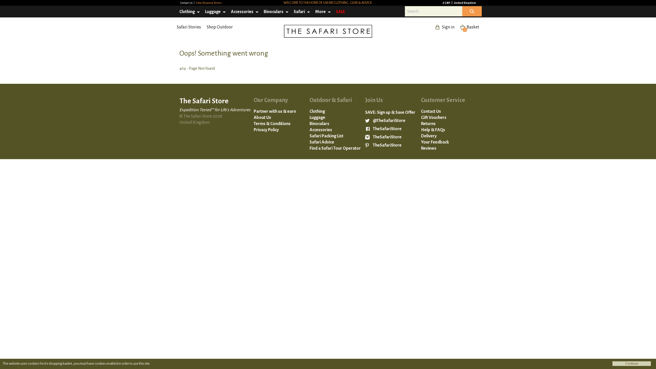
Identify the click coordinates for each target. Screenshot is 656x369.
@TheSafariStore (389, 120)
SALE (340, 11)
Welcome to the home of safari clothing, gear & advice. (328, 3)
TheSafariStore (387, 129)
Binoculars (273, 11)
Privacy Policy (266, 130)
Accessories (242, 11)
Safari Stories (189, 27)
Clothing (187, 11)
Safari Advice (322, 142)
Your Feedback (435, 142)
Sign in (448, 27)
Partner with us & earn (275, 111)
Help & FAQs (433, 130)
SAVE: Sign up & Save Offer (390, 112)
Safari (299, 11)
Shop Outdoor (220, 27)
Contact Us (186, 2)
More (320, 11)
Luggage (213, 11)
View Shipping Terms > (209, 2)
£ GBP (447, 2)
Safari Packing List (326, 136)
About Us (262, 117)
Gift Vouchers (433, 117)
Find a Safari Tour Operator (335, 148)
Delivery (429, 136)
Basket (471, 27)
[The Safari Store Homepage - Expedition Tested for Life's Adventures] (373, 33)
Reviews (428, 148)
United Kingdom (465, 2)
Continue (631, 363)
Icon (472, 11)
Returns (428, 123)
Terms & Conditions (272, 123)
